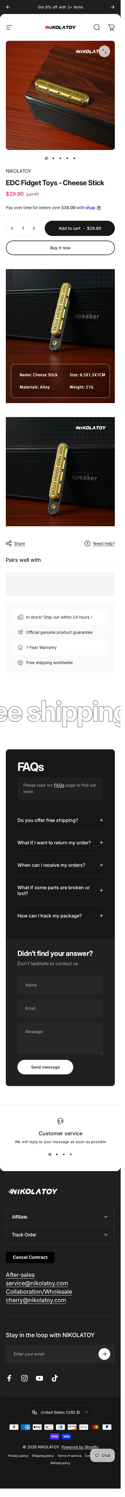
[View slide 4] (70, 1154)
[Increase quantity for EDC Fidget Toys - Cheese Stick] (34, 228)
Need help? (104, 543)
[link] (20, 1275)
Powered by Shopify (80, 1447)
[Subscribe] (104, 1354)
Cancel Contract (30, 1257)
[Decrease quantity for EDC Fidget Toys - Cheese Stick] (12, 228)
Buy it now (60, 247)
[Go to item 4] (67, 158)
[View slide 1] (50, 1154)
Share (19, 543)
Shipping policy (43, 1456)
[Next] (112, 7)
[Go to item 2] (53, 158)
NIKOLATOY (18, 171)
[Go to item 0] (46, 158)
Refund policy (60, 1463)
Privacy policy (18, 1456)
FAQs (59, 785)
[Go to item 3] (60, 158)
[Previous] (8, 7)
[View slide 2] (56, 1154)
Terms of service (69, 1456)
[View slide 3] (63, 1154)
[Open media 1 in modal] (104, 51)
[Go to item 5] (74, 158)
